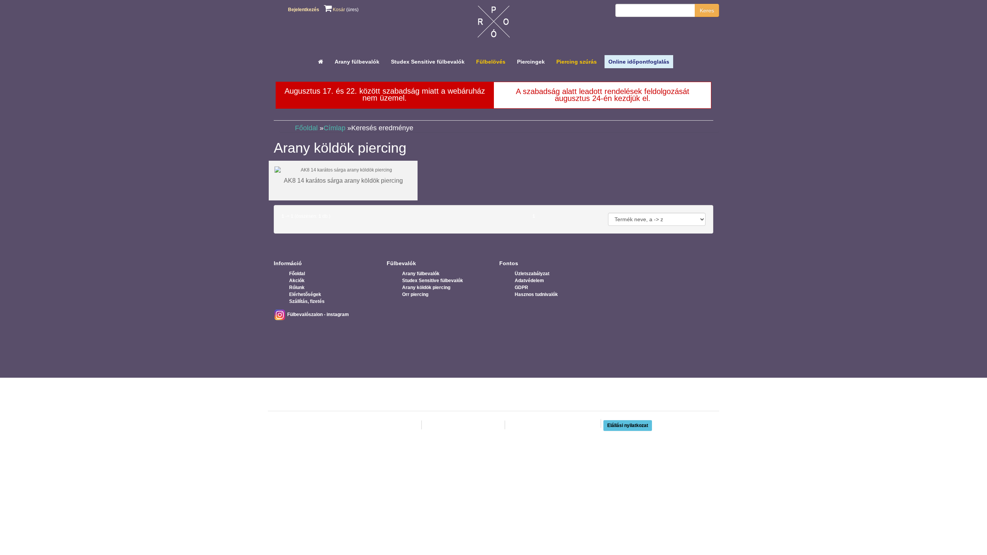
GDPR (521, 287)
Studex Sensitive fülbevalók (428, 62)
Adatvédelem (529, 280)
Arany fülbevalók (357, 62)
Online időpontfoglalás (638, 62)
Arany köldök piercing (426, 287)
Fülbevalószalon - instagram (317, 314)
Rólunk (297, 287)
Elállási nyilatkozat (627, 425)
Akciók (297, 280)
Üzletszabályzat (532, 273)
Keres (707, 10)
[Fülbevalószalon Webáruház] (494, 23)
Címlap (334, 128)
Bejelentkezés (303, 9)
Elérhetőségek (305, 294)
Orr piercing (415, 294)
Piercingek (531, 62)
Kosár (338, 9)
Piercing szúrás (576, 62)
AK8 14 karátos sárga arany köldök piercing (343, 180)
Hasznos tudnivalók (536, 294)
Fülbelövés (490, 62)
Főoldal (306, 128)
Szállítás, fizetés (307, 301)
